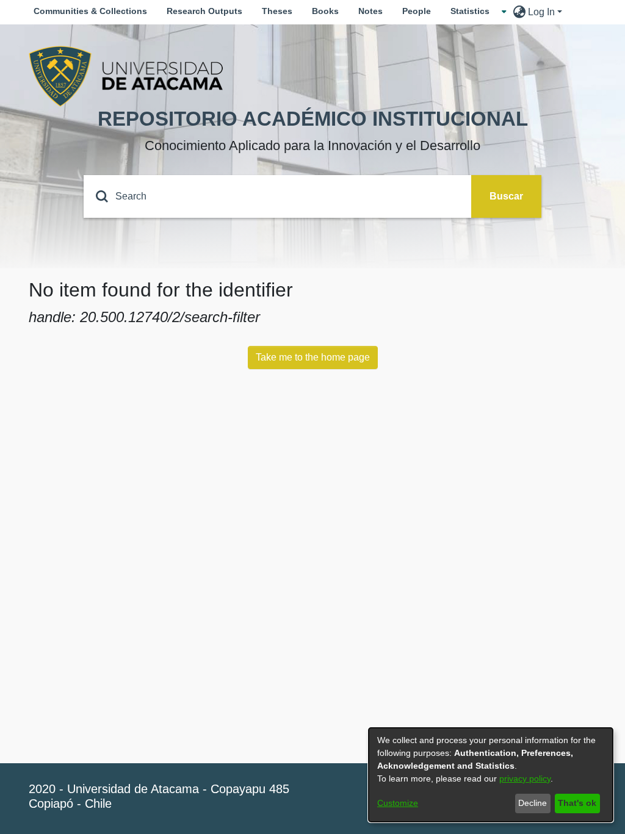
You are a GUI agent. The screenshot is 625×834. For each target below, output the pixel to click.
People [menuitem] (416, 11)
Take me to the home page (313, 357)
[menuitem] (474, 11)
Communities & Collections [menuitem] (90, 11)
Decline (532, 803)
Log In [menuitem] (541, 12)
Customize (397, 803)
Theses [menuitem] (277, 11)
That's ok (577, 803)
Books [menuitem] (325, 11)
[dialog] (491, 775)
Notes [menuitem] (370, 11)
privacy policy (525, 778)
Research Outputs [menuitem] (204, 11)
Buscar (506, 196)
